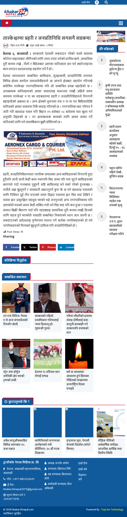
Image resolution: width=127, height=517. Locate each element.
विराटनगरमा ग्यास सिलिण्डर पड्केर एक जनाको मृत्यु (116, 197)
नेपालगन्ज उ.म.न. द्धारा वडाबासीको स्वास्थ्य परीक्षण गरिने (116, 226)
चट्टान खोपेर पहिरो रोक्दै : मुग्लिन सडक (116, 172)
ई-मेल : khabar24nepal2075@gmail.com (22, 487)
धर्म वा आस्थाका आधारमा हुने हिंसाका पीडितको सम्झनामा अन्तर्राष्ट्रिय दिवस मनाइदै (77, 380)
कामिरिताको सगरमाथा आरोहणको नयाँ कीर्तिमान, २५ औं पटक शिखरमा (47, 447)
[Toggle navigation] (121, 23)
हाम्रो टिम (86, 2)
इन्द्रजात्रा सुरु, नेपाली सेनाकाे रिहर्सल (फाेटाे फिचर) (78, 444)
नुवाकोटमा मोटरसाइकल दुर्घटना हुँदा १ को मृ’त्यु (116, 67)
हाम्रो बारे (82, 469)
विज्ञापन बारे (82, 477)
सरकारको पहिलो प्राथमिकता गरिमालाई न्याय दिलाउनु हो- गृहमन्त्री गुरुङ (47, 322)
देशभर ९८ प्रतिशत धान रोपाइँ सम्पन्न (47, 374)
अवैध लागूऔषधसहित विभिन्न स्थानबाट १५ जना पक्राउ (15, 444)
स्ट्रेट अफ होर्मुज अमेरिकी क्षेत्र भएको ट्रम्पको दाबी (13, 376)
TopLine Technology (112, 509)
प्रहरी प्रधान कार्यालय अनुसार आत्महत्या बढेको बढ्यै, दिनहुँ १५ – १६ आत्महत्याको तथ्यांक (117, 141)
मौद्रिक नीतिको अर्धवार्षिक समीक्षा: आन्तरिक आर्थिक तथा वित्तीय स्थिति (110, 447)
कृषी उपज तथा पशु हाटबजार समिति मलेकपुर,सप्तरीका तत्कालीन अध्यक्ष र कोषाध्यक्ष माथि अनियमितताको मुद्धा (115, 100)
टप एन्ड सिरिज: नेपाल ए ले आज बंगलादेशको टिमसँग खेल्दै (15, 320)
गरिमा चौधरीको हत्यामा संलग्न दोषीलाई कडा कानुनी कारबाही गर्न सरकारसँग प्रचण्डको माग (79, 324)
